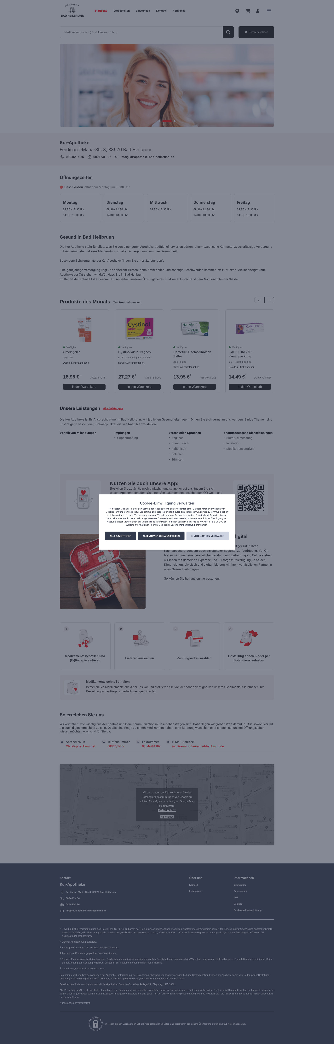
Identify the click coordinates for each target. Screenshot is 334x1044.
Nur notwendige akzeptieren (161, 536)
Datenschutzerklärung (183, 525)
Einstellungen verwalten (207, 536)
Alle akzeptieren (120, 536)
